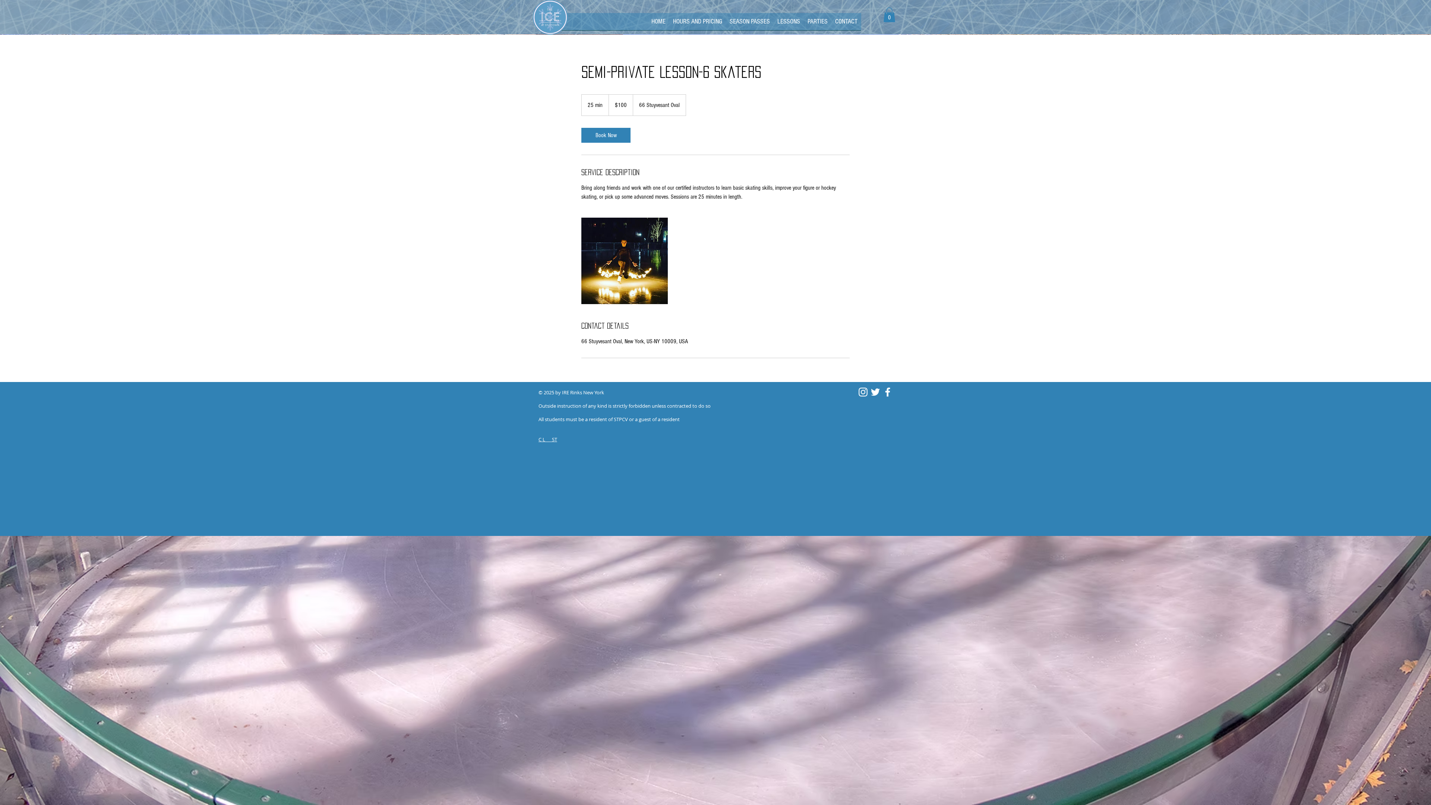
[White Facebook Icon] (888, 392)
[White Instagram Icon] (863, 392)
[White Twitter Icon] (875, 392)
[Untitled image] (624, 261)
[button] (889, 14)
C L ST (547, 439)
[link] (606, 135)
